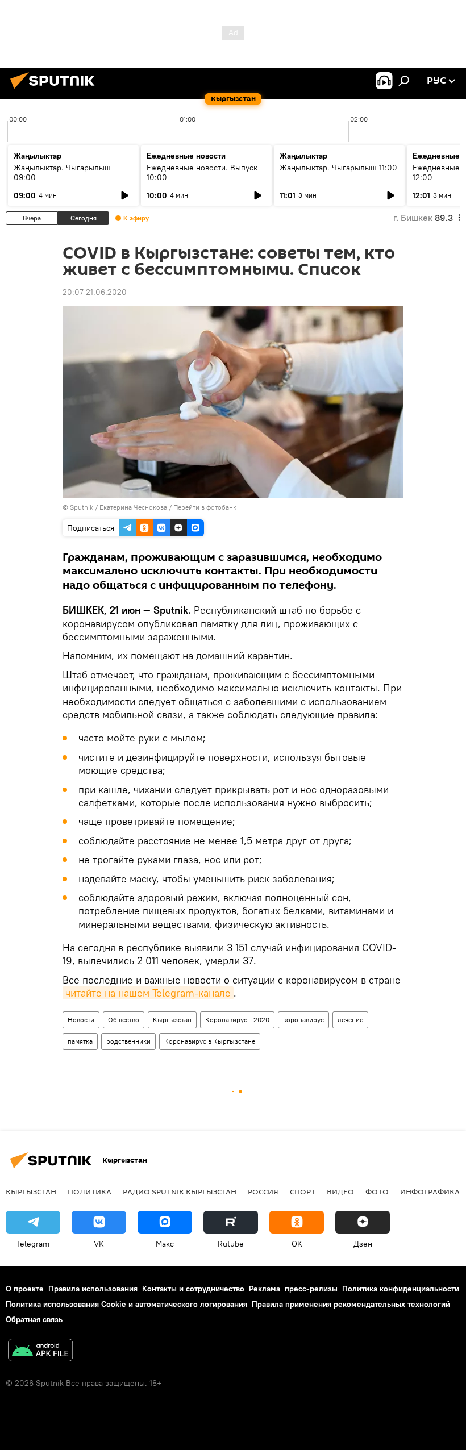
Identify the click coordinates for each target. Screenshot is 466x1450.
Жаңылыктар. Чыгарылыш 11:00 (338, 168)
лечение (350, 1019)
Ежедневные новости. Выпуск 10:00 (202, 172)
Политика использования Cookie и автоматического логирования (126, 1304)
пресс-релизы (311, 1289)
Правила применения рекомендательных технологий (351, 1304)
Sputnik (81, 507)
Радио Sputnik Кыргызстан (179, 1191)
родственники (128, 1041)
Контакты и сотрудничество (193, 1289)
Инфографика (430, 1191)
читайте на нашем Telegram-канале (148, 992)
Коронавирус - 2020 (237, 1019)
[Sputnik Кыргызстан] (56, 90)
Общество (123, 1019)
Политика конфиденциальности (400, 1289)
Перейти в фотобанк (204, 507)
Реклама (264, 1289)
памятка (80, 1041)
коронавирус (303, 1019)
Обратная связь (34, 1319)
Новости (81, 1019)
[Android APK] (40, 1351)
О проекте (25, 1289)
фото (377, 1191)
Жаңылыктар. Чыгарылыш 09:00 (62, 172)
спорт (302, 1191)
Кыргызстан (172, 1019)
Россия (263, 1191)
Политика (89, 1191)
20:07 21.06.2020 (95, 292)
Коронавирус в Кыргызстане (209, 1041)
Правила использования (93, 1289)
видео (340, 1191)
